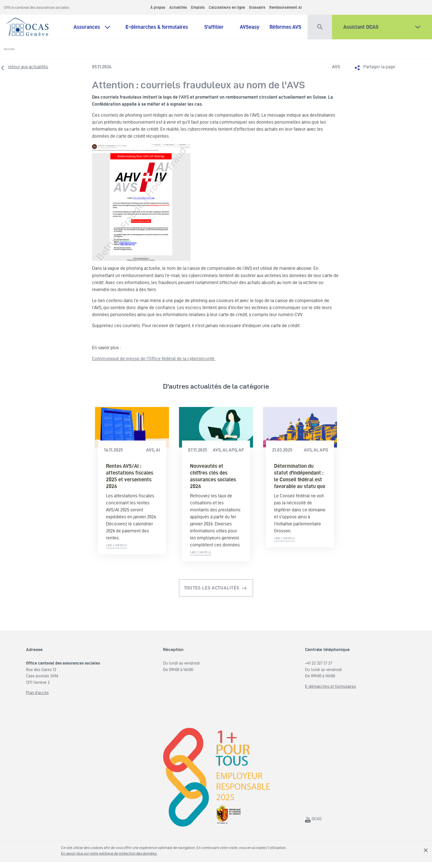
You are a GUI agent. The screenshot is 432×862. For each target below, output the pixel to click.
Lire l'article (116, 545)
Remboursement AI (285, 7)
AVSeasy (250, 27)
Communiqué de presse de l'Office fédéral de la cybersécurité (154, 358)
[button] (320, 26)
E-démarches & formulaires (160, 27)
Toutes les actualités (211, 587)
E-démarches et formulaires (330, 686)
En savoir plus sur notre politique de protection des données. (109, 853)
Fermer (426, 850)
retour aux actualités (28, 66)
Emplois (198, 7)
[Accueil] (27, 26)
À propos (157, 7)
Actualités (178, 7)
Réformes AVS (285, 27)
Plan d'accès (37, 692)
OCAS (316, 818)
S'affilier (217, 27)
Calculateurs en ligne (227, 7)
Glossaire (257, 7)
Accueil (9, 49)
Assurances (87, 27)
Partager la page (379, 66)
